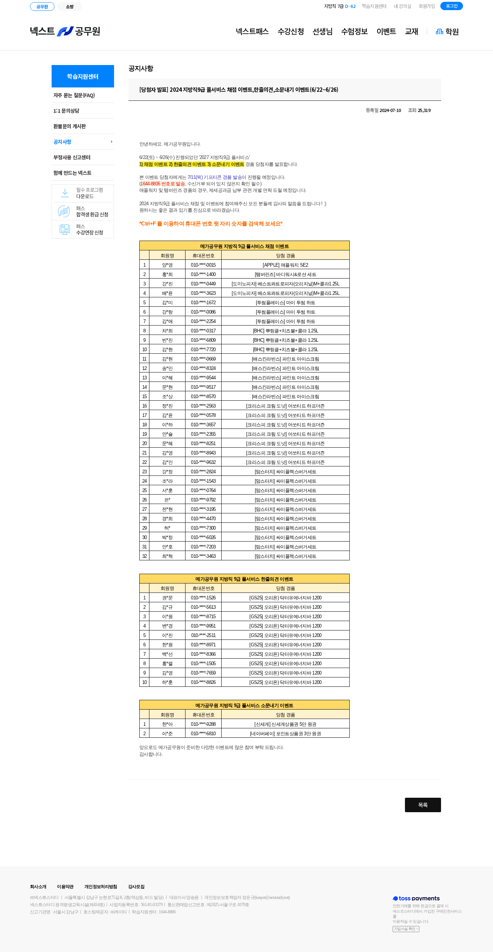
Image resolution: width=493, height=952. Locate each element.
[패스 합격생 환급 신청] (83, 204)
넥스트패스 (252, 31)
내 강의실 (402, 6)
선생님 (322, 31)
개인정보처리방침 (100, 886)
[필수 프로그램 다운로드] (83, 187)
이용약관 (65, 886)
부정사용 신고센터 (71, 157)
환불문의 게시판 (69, 126)
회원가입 (427, 6)
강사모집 (136, 886)
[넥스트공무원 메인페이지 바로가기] (65, 31)
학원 (452, 31)
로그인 (451, 6)
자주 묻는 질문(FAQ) (74, 95)
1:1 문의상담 (66, 110)
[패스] (83, 222)
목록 (423, 805)
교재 (411, 31)
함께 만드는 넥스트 (72, 172)
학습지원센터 (374, 6)
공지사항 (62, 141)
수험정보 (354, 31)
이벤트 (386, 31)
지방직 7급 (340, 6)
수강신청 (291, 31)
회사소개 (38, 886)
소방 (70, 6)
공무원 (42, 6)
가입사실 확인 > (406, 929)
